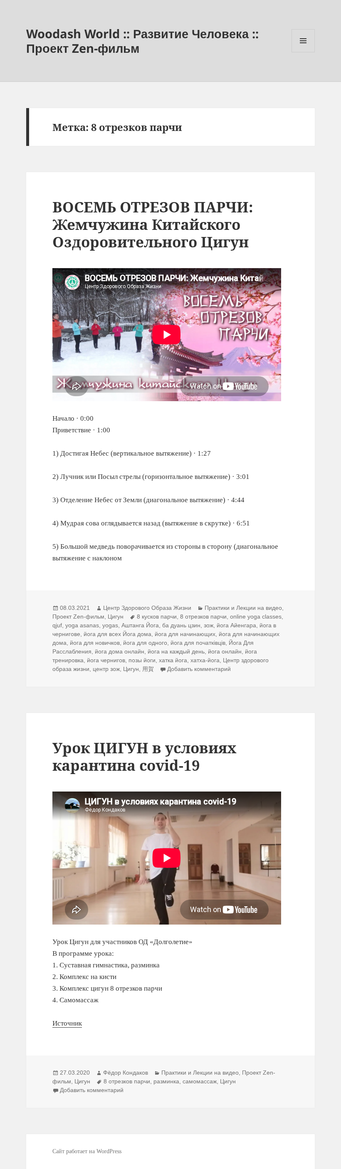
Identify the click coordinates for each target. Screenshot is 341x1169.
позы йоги (142, 660)
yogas (110, 625)
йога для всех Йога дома (117, 634)
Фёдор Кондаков (125, 1072)
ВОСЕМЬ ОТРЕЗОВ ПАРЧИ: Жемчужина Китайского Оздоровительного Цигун (152, 224)
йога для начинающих (185, 634)
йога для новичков (95, 642)
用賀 (148, 669)
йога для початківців (197, 642)
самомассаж (200, 1081)
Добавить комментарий (199, 669)
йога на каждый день (176, 651)
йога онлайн (225, 651)
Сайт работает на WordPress (86, 1151)
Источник (67, 1023)
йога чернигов (106, 660)
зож (208, 625)
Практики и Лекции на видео (243, 607)
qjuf (57, 625)
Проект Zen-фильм (78, 616)
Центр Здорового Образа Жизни (147, 607)
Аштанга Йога (140, 625)
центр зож (106, 669)
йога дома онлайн (119, 651)
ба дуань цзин (181, 625)
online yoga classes (256, 616)
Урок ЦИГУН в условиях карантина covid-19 (144, 756)
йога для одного (145, 642)
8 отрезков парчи (203, 616)
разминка (166, 1081)
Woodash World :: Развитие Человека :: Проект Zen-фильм (142, 40)
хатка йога (173, 660)
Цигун (116, 616)
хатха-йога (205, 660)
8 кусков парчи (157, 616)
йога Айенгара (236, 625)
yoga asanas (82, 625)
